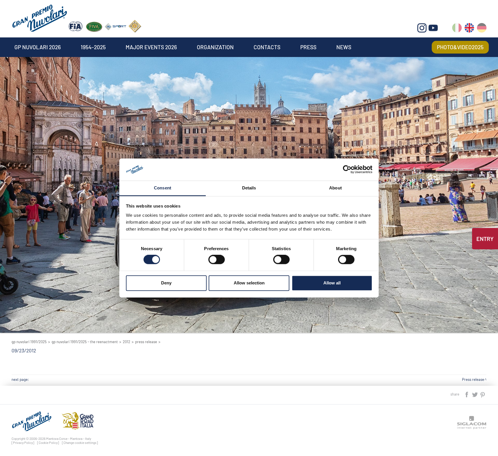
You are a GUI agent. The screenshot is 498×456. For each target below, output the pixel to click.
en (469, 29)
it (457, 29)
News (343, 47)
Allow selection (249, 282)
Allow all (332, 282)
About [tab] (335, 187)
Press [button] (308, 47)
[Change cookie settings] (80, 442)
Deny (166, 282)
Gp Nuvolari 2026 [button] (37, 47)
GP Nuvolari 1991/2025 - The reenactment (85, 341)
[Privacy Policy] (23, 442)
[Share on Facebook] (467, 394)
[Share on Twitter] (475, 394)
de (481, 29)
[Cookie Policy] (48, 442)
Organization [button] (215, 47)
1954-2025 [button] (93, 47)
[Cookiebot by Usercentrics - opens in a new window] (347, 169)
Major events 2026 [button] (151, 47)
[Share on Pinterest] (482, 394)
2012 (126, 341)
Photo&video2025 (460, 47)
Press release (146, 341)
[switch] (216, 259)
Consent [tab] (162, 187)
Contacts (267, 47)
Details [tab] (249, 187)
